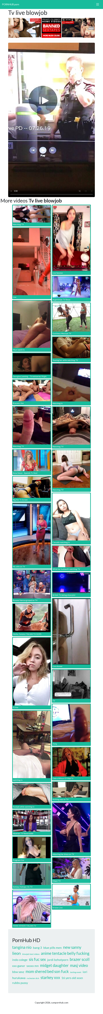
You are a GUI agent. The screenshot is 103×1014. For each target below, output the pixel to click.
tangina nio (22, 947)
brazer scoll (80, 959)
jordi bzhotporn (57, 959)
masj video (79, 965)
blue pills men (52, 947)
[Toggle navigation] (97, 4)
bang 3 (37, 947)
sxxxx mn (33, 966)
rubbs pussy (20, 983)
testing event (75, 972)
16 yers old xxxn (72, 978)
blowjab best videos (31, 954)
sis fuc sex (37, 959)
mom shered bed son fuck (47, 971)
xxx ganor (18, 966)
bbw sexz (18, 972)
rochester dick (33, 978)
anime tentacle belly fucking (65, 953)
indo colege (20, 959)
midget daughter (54, 965)
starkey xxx (50, 977)
